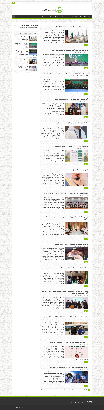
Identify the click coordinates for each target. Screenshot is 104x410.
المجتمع (70, 2)
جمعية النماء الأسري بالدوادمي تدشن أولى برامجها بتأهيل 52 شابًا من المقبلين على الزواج (66, 193)
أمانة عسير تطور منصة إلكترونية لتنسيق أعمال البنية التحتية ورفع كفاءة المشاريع (68, 367)
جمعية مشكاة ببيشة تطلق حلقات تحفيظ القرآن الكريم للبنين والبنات (71, 146)
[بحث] (13, 3)
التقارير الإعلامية (36, 2)
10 (75, 389)
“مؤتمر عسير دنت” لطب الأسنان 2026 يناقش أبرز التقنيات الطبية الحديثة (70, 50)
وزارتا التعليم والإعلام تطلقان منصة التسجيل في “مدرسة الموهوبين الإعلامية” (69, 342)
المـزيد (86, 44)
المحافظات (47, 2)
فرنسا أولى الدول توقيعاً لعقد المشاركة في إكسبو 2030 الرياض (72, 267)
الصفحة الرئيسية (77, 52)
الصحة (66, 2)
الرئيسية (78, 2)
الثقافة (74, 2)
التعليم (62, 2)
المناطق (52, 2)
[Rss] (25, 3)
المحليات (42, 2)
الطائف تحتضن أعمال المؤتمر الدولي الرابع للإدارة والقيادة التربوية (72, 122)
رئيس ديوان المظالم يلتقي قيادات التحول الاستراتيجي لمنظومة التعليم (71, 26)
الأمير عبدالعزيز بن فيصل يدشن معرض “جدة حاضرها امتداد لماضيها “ (71, 99)
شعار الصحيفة (89, 407)
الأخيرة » (63, 389)
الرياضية (57, 2)
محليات (79, 28)
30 (69, 389)
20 (72, 389)
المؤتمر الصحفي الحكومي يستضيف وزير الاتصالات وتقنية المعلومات (71, 244)
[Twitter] (22, 3)
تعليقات (25, 33)
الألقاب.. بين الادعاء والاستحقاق (80, 170)
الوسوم (19, 33)
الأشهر (30, 33)
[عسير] (52, 9)
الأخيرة (35, 33)
